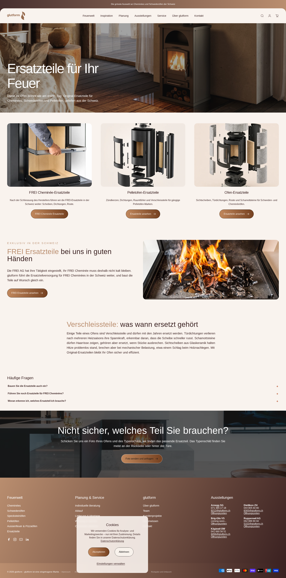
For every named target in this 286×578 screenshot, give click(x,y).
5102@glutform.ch (253, 523)
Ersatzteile (13, 531)
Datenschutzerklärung (112, 541)
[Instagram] (15, 539)
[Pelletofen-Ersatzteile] (143, 155)
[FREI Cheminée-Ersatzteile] (49, 155)
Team (146, 510)
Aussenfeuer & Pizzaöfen (22, 526)
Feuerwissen (150, 521)
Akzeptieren (99, 552)
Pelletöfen (13, 521)
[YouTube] (21, 539)
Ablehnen (124, 552)
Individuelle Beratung (87, 505)
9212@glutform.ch (220, 510)
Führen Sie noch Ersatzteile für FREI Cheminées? (36, 393)
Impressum (66, 572)
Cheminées (14, 505)
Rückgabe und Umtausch (161, 572)
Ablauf (79, 510)
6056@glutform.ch (220, 534)
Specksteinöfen (16, 515)
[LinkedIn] (27, 539)
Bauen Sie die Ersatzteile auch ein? (28, 386)
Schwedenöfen (16, 510)
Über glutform (151, 505)
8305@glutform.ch (253, 510)
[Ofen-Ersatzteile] (236, 155)
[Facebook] (8, 539)
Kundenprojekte (152, 515)
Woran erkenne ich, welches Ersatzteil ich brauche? (37, 401)
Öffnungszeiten (219, 513)
